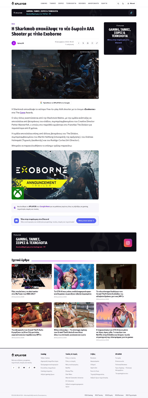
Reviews (82, 3)
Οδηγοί (93, 364)
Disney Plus (69, 371)
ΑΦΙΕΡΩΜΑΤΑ (93, 3)
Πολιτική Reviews (121, 364)
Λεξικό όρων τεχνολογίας (99, 378)
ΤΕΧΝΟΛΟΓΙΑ (71, 3)
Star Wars (69, 374)
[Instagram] (19, 368)
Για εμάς (118, 358)
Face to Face (94, 371)
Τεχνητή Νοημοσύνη (97, 374)
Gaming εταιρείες (46, 371)
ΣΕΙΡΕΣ (61, 3)
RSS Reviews (119, 395)
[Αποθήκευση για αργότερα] (92, 43)
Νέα (13, 24)
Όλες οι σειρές (71, 361)
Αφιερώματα (94, 361)
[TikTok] (29, 368)
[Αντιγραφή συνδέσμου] (97, 43)
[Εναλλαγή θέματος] (123, 3)
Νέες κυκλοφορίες (72, 364)
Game (22, 112)
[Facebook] (14, 368)
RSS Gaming (89, 395)
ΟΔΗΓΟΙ (104, 3)
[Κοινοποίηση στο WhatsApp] (88, 43)
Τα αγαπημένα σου (121, 373)
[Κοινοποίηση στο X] (83, 43)
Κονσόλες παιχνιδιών (48, 368)
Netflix (68, 368)
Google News (45, 206)
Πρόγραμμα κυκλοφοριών (49, 364)
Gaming (44, 3)
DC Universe (70, 381)
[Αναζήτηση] (118, 3)
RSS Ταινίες (99, 395)
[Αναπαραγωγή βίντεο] (55, 174)
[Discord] (34, 368)
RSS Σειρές (109, 395)
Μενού (132, 3)
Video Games (45, 358)
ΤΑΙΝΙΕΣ (53, 3)
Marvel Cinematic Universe (74, 378)
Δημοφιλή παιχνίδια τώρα (49, 361)
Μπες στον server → (86, 221)
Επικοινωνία (119, 361)
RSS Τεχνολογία (131, 395)
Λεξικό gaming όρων (47, 374)
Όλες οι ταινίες (71, 358)
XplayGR (20, 43)
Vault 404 (93, 368)
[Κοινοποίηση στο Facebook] (79, 43)
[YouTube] (24, 368)
